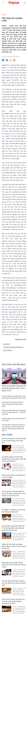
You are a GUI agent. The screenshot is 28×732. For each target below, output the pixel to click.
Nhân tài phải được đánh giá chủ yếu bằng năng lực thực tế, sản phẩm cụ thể (14, 388)
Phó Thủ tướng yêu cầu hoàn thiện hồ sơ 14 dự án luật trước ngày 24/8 (14, 441)
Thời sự (4, 15)
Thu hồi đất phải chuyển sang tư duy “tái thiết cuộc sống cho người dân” (14, 583)
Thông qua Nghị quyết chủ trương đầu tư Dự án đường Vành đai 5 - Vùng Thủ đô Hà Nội (14, 412)
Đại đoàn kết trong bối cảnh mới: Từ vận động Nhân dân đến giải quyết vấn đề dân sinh (13, 528)
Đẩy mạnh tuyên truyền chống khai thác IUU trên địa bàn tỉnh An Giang (14, 565)
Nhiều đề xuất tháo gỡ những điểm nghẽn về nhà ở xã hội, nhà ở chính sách (14, 546)
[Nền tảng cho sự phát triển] (14, 2)
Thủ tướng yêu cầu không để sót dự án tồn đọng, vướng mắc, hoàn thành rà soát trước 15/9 (13, 493)
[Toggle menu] (3, 3)
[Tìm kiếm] (25, 3)
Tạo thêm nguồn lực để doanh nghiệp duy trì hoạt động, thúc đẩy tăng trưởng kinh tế (14, 459)
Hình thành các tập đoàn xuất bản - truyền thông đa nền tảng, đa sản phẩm (13, 404)
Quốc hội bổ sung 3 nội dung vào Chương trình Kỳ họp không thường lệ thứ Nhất (13, 601)
